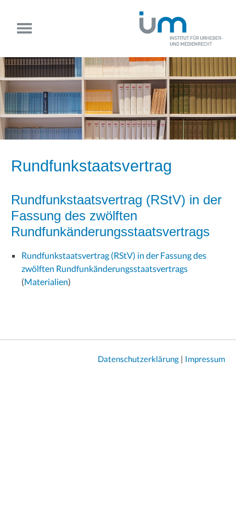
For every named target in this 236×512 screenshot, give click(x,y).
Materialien (46, 281)
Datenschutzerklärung (138, 359)
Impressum (205, 359)
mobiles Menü (28, 28)
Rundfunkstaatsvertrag (91, 166)
